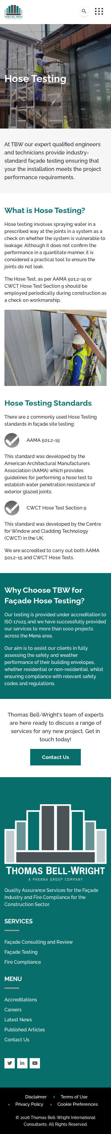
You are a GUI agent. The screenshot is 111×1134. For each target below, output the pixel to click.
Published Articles (24, 1030)
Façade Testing (21, 952)
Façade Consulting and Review (38, 942)
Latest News (18, 1020)
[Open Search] (84, 11)
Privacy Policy (29, 1104)
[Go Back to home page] (13, 12)
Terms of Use (74, 1097)
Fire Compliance (22, 962)
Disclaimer (35, 1097)
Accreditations (20, 1000)
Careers (13, 1010)
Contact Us (55, 757)
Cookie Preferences (77, 1104)
